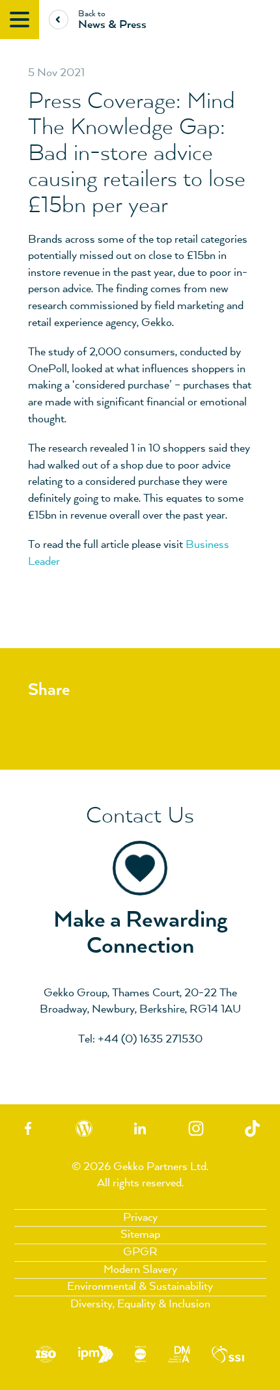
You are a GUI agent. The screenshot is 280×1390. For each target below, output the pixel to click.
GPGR (140, 1252)
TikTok (252, 1128)
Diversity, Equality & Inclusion (140, 1304)
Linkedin (140, 1128)
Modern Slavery (140, 1269)
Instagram (196, 1128)
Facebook (28, 1128)
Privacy (140, 1217)
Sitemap (140, 1234)
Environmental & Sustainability (140, 1286)
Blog (84, 1128)
